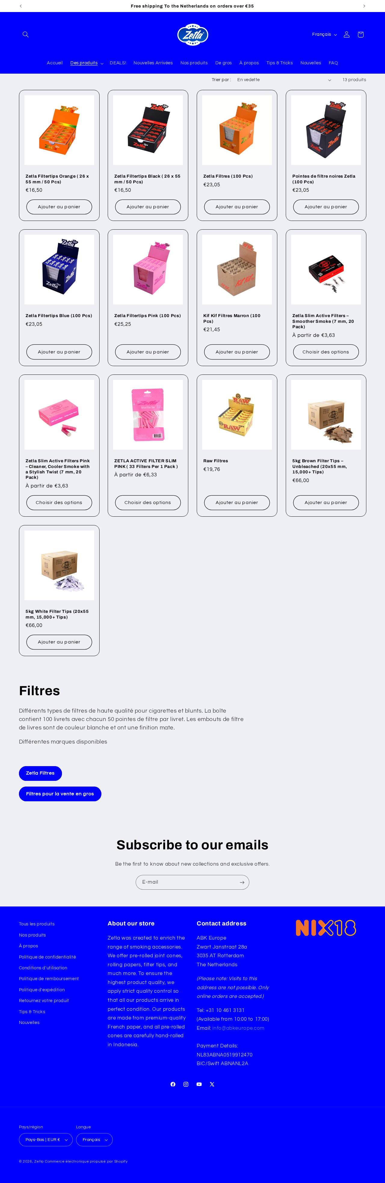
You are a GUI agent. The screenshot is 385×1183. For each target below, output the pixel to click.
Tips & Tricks (32, 1012)
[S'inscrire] (242, 882)
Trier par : (221, 80)
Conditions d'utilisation (43, 968)
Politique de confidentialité (47, 957)
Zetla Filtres (40, 773)
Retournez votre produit (44, 1000)
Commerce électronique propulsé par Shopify (86, 1161)
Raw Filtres (215, 460)
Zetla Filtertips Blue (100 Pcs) (59, 315)
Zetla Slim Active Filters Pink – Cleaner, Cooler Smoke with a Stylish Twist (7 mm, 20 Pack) (58, 469)
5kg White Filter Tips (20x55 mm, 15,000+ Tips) (57, 614)
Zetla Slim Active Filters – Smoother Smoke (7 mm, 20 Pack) (323, 321)
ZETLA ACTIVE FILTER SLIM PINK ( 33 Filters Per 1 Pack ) (146, 463)
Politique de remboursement (49, 979)
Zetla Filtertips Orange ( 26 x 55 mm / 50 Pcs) (57, 179)
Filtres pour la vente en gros (60, 793)
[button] (26, 34)
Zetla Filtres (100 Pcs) (228, 176)
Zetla (39, 1161)
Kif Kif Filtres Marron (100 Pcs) (232, 318)
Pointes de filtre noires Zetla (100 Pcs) (324, 179)
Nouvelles (29, 1022)
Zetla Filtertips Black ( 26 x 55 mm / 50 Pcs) (147, 179)
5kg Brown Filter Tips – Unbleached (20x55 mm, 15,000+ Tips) (319, 466)
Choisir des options (326, 352)
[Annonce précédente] (20, 6)
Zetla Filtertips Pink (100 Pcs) (147, 315)
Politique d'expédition (42, 990)
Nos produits (32, 935)
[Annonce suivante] (364, 6)
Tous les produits (37, 924)
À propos (28, 946)
